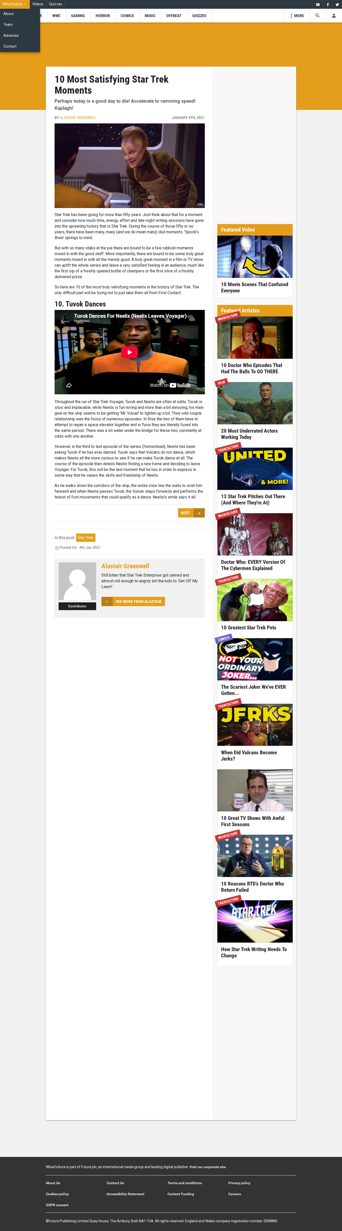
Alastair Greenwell (78, 117)
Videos (37, 4)
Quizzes (55, 4)
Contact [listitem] (10, 46)
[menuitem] (15, 4)
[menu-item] (56, 16)
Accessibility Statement (125, 1194)
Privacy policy (239, 1183)
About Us (53, 1183)
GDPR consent (57, 1205)
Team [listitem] (8, 25)
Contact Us (115, 1183)
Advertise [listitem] (11, 36)
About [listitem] (9, 14)
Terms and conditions (184, 1183)
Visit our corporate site (208, 1167)
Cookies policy (57, 1194)
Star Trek (85, 537)
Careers (234, 1194)
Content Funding (180, 1194)
